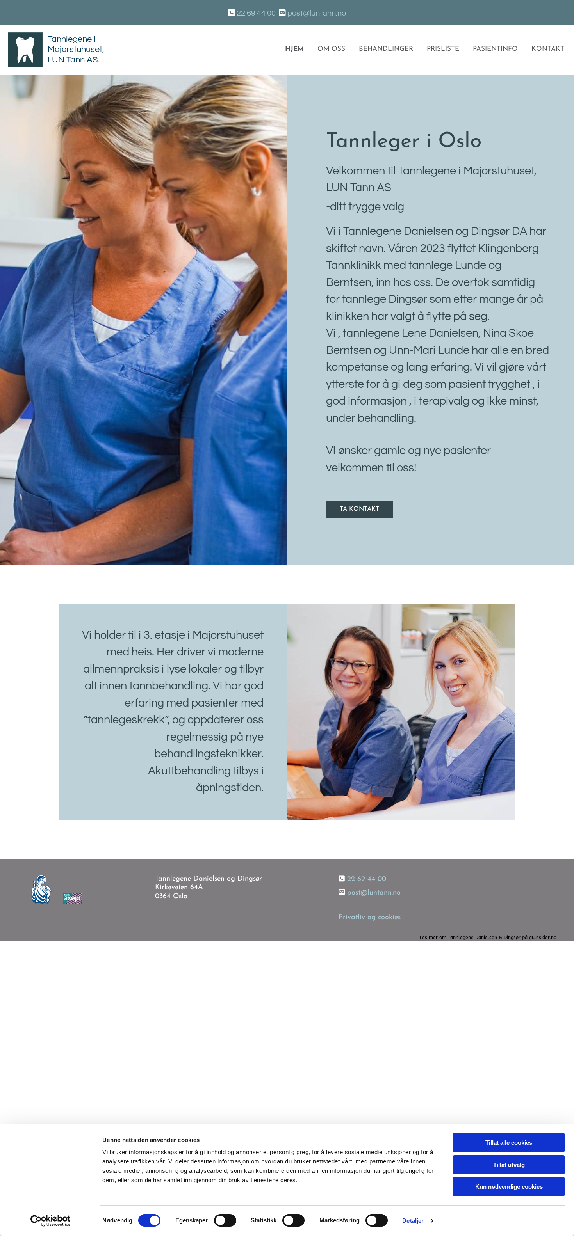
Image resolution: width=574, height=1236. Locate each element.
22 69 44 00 (366, 879)
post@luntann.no (316, 13)
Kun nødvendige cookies (509, 1186)
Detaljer (413, 1220)
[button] (359, 509)
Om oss (331, 49)
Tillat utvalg (509, 1164)
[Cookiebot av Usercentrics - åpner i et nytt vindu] (50, 1221)
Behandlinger (386, 49)
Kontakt (547, 49)
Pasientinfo (495, 49)
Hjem (294, 49)
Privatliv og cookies (370, 917)
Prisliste (443, 49)
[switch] (225, 1220)
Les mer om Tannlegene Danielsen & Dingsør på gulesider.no (488, 937)
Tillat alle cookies (508, 1142)
